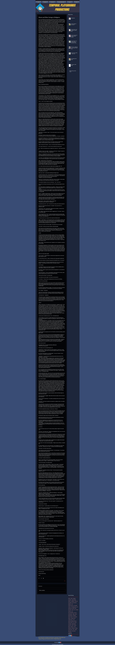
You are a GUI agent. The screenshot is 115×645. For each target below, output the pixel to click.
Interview (69, 611)
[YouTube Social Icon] (60, 642)
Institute (77, 609)
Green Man (69, 609)
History (73, 609)
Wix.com (62, 644)
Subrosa (75, 625)
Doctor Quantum (74, 602)
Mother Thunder (70, 616)
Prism (74, 619)
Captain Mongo (74, 599)
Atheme (69, 598)
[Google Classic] (71, 635)
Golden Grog (70, 608)
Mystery (69, 618)
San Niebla (69, 623)
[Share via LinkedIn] (43, 578)
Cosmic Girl (76, 601)
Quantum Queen (70, 622)
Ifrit (74, 609)
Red (73, 622)
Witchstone (73, 628)
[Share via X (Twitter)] (41, 578)
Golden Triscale (74, 608)
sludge (76, 629)
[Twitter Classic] (70, 635)
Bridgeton (74, 598)
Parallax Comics (70, 619)
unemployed (70, 632)
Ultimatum (72, 626)
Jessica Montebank (70, 612)
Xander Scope (70, 629)
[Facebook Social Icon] (58, 642)
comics (73, 629)
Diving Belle (70, 602)
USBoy (69, 626)
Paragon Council (73, 618)
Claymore (69, 601)
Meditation (74, 615)
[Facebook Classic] (68, 635)
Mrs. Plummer (75, 616)
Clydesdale (72, 601)
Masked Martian (70, 615)
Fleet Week (75, 605)
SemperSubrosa (74, 623)
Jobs (75, 612)
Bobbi (71, 598)
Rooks (76, 622)
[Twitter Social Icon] (59, 642)
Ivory (72, 611)
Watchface (69, 628)
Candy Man (69, 599)
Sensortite (69, 625)
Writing (76, 628)
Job (74, 612)
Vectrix (75, 626)
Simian (72, 625)
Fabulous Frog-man (71, 605)
